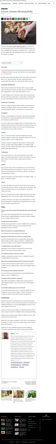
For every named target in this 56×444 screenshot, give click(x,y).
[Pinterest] (28, 373)
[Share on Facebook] (5, 19)
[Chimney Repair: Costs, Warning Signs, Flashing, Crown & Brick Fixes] (17, 429)
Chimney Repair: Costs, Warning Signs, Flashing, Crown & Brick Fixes (23, 429)
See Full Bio (17, 360)
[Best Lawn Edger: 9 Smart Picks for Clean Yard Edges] (6, 394)
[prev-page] (2, 404)
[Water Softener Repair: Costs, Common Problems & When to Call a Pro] (17, 433)
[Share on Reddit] (21, 19)
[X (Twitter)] (18, 373)
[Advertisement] (19, 58)
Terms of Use (32, 442)
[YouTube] (33, 373)
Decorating (21, 3)
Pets (36, 3)
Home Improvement (42, 3)
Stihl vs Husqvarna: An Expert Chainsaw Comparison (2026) (9, 420)
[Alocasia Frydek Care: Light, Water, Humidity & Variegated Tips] (30, 394)
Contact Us (18, 442)
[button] (53, 3)
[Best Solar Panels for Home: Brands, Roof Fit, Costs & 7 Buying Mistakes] (17, 420)
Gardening (15, 3)
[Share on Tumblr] (24, 19)
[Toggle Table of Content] (20, 63)
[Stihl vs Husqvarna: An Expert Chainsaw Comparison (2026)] (3, 420)
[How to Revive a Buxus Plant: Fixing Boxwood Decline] (3, 428)
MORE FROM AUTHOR (15, 388)
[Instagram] (23, 373)
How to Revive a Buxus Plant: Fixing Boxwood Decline (9, 428)
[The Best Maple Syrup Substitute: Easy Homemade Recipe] (3, 432)
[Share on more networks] (13, 19)
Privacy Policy (25, 442)
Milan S (3, 13)
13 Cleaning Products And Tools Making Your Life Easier (9, 382)
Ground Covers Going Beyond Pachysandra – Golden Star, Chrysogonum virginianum (30, 383)
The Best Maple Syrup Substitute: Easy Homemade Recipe (9, 432)
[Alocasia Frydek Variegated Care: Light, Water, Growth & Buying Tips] (18, 394)
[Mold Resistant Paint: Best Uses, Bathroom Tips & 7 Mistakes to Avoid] (17, 425)
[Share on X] (2, 19)
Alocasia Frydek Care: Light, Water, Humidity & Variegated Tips (30, 400)
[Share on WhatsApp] (27, 19)
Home (2, 7)
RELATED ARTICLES (5, 388)
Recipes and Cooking (29, 3)
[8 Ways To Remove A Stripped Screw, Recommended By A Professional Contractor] (3, 424)
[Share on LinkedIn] (19, 19)
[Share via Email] (16, 19)
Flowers (9, 7)
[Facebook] (13, 373)
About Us (12, 442)
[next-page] (3, 404)
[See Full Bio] (20, 360)
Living (49, 3)
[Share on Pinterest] (8, 19)
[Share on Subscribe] (10, 19)
